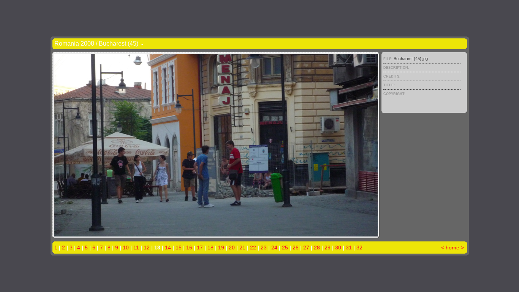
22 (253, 247)
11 (136, 247)
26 (296, 247)
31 (349, 247)
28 (317, 247)
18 (210, 247)
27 (306, 247)
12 (147, 247)
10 (126, 247)
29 (327, 247)
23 (264, 247)
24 (274, 247)
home (452, 247)
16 (189, 247)
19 (221, 247)
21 (242, 247)
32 (359, 247)
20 (232, 247)
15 (179, 247)
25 (285, 247)
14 (168, 247)
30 (338, 247)
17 (200, 247)
